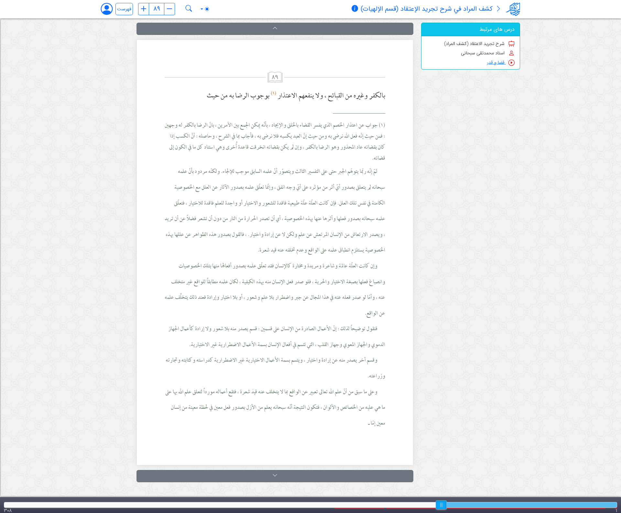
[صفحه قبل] (143, 9)
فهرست (124, 9)
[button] (274, 29)
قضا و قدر (496, 62)
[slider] (441, 504)
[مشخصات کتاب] (355, 9)
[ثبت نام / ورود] (110, 9)
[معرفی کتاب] (498, 9)
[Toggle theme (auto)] (205, 9)
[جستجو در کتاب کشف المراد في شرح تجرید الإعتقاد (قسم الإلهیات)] (189, 9)
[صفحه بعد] (169, 9)
